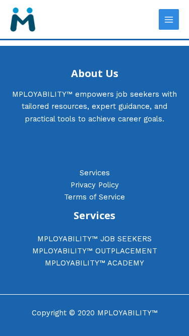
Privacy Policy (95, 184)
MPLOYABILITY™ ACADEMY (94, 262)
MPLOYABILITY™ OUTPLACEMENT (94, 250)
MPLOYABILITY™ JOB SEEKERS (94, 238)
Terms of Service (94, 196)
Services (95, 172)
